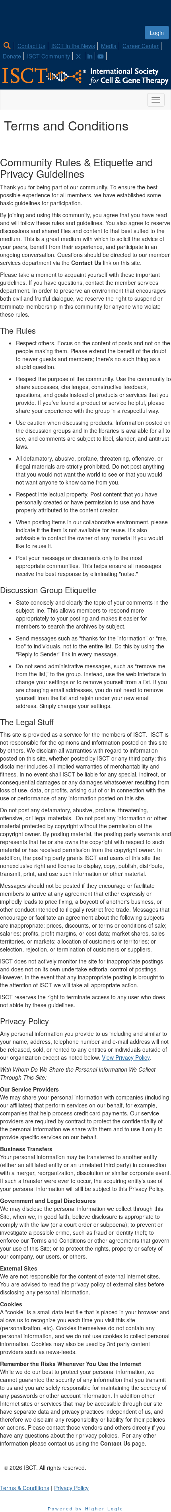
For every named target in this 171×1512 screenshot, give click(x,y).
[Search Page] (8, 46)
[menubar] (85, 49)
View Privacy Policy (126, 1057)
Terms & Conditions (24, 1488)
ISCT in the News (73, 46)
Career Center (140, 46)
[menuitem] (9, 44)
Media (109, 46)
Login (157, 33)
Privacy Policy (71, 1488)
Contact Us (31, 46)
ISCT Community (48, 56)
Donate (12, 56)
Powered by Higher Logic (86, 1508)
